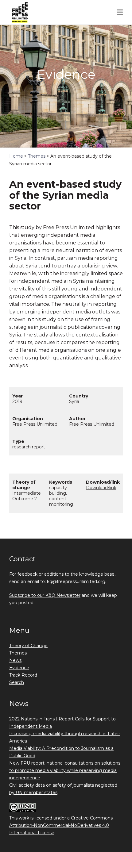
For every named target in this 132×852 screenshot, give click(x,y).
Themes (18, 653)
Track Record (23, 675)
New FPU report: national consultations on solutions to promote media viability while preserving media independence (64, 770)
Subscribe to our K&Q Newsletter (44, 595)
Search (16, 682)
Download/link (101, 487)
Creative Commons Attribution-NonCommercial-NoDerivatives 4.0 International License (61, 825)
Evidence (19, 667)
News (15, 660)
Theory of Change (28, 645)
